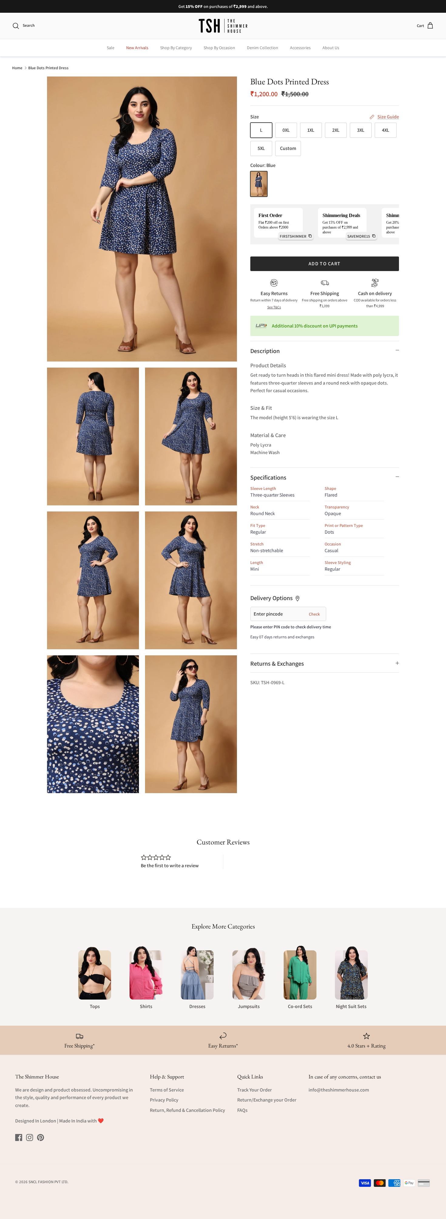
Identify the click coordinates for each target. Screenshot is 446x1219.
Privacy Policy (164, 1100)
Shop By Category (176, 47)
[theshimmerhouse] (223, 26)
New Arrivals (137, 47)
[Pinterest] (40, 1137)
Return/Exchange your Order (266, 1100)
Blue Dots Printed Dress (48, 67)
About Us (331, 47)
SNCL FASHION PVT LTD (48, 1181)
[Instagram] (29, 1137)
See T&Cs (274, 307)
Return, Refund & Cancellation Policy (187, 1110)
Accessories (300, 47)
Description (265, 351)
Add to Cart (324, 263)
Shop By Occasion (219, 47)
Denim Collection (262, 47)
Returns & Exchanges (277, 663)
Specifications (268, 477)
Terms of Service (167, 1090)
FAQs (242, 1110)
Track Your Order (254, 1090)
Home (17, 67)
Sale (110, 47)
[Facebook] (18, 1137)
